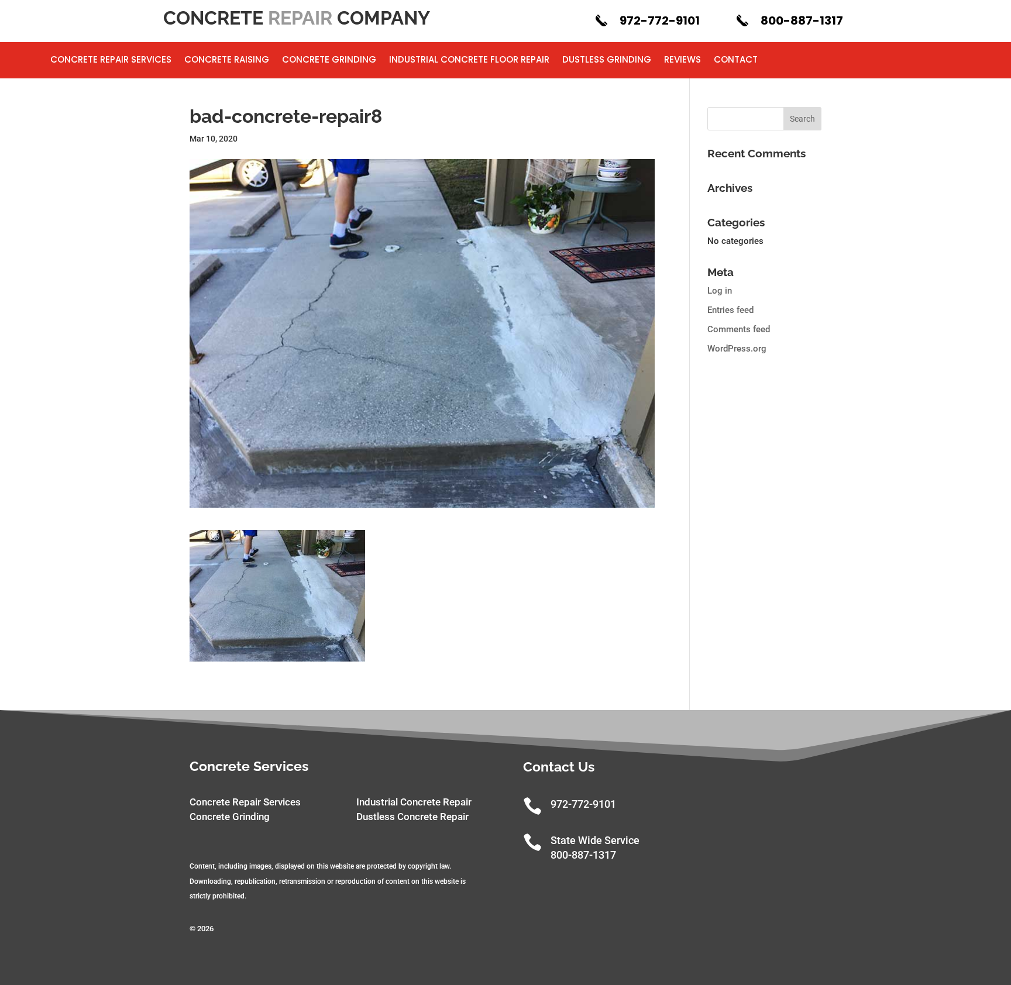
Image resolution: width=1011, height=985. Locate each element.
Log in (719, 290)
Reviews (682, 61)
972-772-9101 (660, 20)
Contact (736, 61)
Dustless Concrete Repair (412, 816)
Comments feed (738, 329)
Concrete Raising (226, 61)
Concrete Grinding (329, 61)
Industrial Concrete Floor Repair (469, 61)
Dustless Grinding (606, 61)
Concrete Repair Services (110, 61)
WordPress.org (736, 348)
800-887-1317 (802, 20)
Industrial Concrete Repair (414, 802)
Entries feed (730, 310)
